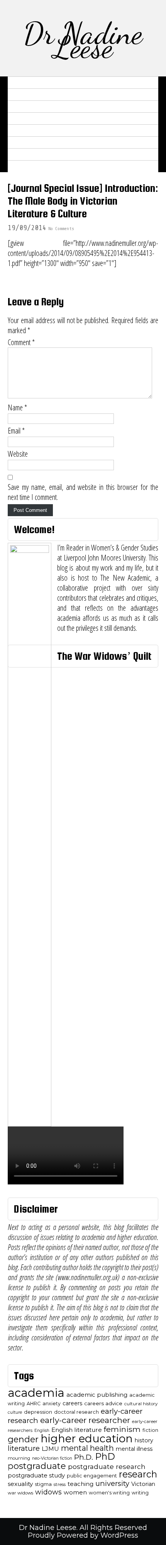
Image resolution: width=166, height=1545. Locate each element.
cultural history (141, 1403)
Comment (21, 342)
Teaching (27, 142)
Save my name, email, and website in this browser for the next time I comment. (83, 492)
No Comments (61, 228)
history (144, 1440)
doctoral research (76, 1412)
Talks (22, 130)
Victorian (143, 1484)
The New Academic (43, 154)
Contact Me (32, 166)
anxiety (51, 1403)
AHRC (34, 1403)
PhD (105, 1456)
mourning (19, 1458)
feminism (122, 1429)
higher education (87, 1438)
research (138, 1474)
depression (38, 1412)
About (22, 83)
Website (18, 454)
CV (16, 95)
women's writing (109, 1493)
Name (17, 408)
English (41, 1430)
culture (15, 1412)
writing (140, 1493)
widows (48, 1492)
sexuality (20, 1483)
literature (24, 1448)
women (75, 1492)
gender (23, 1439)
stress (60, 1484)
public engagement (92, 1476)
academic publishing (96, 1394)
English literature (76, 1429)
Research (28, 107)
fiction (150, 1430)
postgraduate (37, 1466)
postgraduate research (107, 1466)
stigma (43, 1484)
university (112, 1483)
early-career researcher (85, 1420)
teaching (80, 1484)
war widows (20, 1493)
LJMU (50, 1448)
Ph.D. (83, 1457)
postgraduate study (36, 1475)
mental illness (134, 1448)
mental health (87, 1448)
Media (22, 119)
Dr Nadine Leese (83, 40)
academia (36, 1392)
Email (16, 431)
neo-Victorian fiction (52, 1458)
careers (72, 1403)
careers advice (103, 1403)
